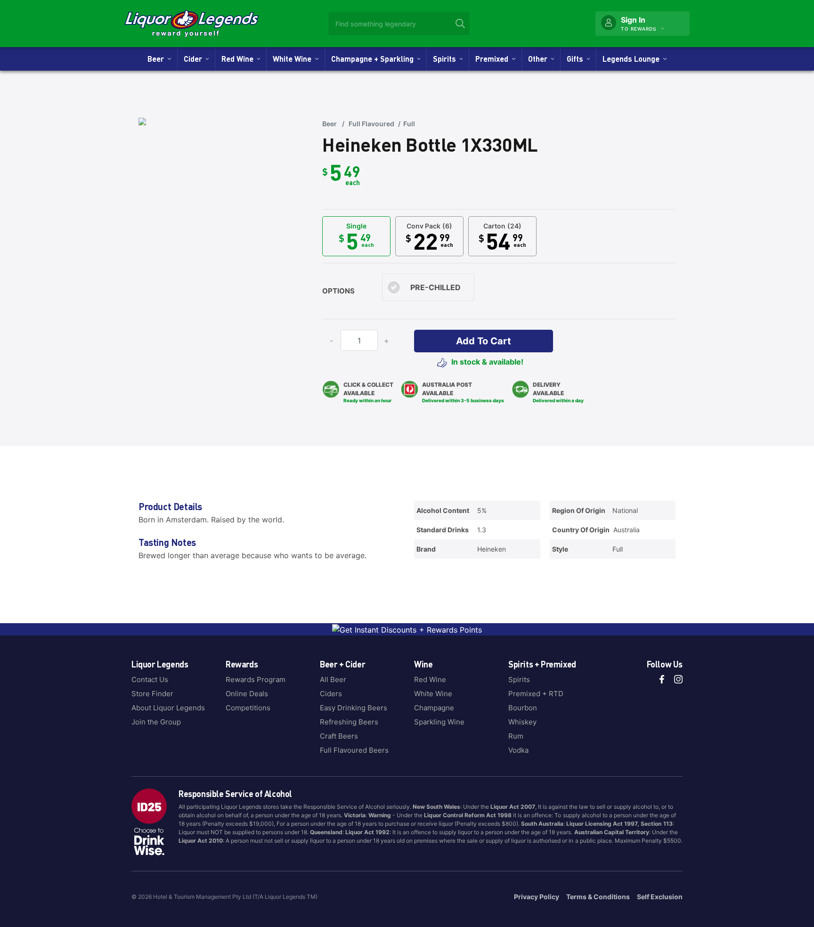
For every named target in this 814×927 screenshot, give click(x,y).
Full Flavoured (371, 124)
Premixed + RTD (535, 693)
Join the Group (156, 721)
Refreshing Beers (349, 721)
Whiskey (522, 721)
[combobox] (399, 23)
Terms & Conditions (598, 897)
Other (539, 59)
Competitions (248, 707)
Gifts (577, 59)
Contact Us (149, 679)
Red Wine (239, 59)
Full (409, 124)
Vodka (518, 750)
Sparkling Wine (439, 721)
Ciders (331, 693)
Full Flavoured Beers (354, 750)
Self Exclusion (660, 897)
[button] (483, 341)
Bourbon (522, 707)
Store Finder (152, 693)
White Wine (294, 59)
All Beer (333, 679)
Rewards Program (255, 679)
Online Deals (247, 693)
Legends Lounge (632, 59)
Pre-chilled (435, 287)
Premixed (493, 59)
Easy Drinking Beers (353, 707)
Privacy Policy (536, 897)
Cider (195, 59)
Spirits (446, 59)
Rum (515, 736)
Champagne (434, 707)
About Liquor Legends (168, 707)
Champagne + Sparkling (374, 59)
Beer (157, 59)
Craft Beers (339, 736)
